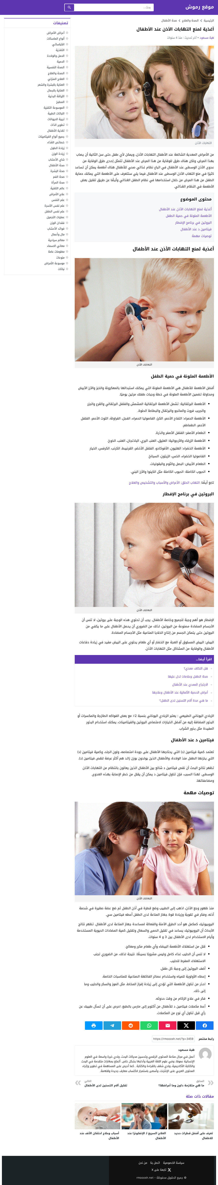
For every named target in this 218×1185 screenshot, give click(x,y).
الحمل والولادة (56, 55)
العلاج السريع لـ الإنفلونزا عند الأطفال (146, 1136)
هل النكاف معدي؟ (196, 668)
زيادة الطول (57, 148)
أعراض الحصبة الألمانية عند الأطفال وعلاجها (180, 692)
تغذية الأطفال (56, 130)
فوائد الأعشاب (56, 228)
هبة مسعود (207, 37)
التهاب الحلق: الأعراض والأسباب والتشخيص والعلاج (164, 483)
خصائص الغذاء (56, 142)
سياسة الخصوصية (173, 1163)
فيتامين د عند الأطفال (196, 229)
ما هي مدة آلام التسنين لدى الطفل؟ (183, 700)
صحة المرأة (58, 182)
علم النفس (58, 200)
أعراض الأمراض (56, 33)
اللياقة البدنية (56, 96)
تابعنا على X (159, 1170)
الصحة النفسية (56, 67)
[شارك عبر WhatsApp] (149, 1025)
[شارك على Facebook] (204, 1025)
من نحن (143, 1163)
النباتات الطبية (56, 113)
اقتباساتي (58, 44)
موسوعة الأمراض (54, 263)
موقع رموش (199, 7)
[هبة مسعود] (205, 1054)
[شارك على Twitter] (186, 1025)
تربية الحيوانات (56, 119)
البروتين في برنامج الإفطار (193, 223)
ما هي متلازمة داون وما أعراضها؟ (181, 1083)
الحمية (61, 61)
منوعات (60, 257)
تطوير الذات (57, 125)
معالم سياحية (56, 240)
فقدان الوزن (57, 223)
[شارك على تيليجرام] (112, 1025)
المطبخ (60, 102)
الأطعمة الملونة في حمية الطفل (189, 216)
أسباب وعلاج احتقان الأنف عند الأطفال (99, 1136)
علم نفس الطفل (55, 211)
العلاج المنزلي (56, 79)
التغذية (60, 50)
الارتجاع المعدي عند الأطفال (190, 685)
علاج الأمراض (57, 194)
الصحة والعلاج (56, 73)
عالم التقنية (57, 188)
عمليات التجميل (56, 217)
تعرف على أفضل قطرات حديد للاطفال (193, 1136)
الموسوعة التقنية (54, 107)
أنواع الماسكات (56, 38)
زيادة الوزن (58, 153)
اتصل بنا (155, 1163)
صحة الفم (59, 176)
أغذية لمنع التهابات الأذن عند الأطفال (185, 209)
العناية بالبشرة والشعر (51, 84)
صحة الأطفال (169, 20)
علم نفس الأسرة (54, 205)
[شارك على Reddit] (131, 1025)
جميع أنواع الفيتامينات (51, 136)
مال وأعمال (58, 234)
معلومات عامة (56, 251)
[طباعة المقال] (94, 1025)
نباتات (61, 269)
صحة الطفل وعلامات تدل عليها (188, 676)
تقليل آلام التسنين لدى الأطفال (106, 1083)
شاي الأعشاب (56, 159)
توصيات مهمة (202, 236)
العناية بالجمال (56, 90)
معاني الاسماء (56, 246)
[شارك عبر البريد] (167, 1025)
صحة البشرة (57, 171)
